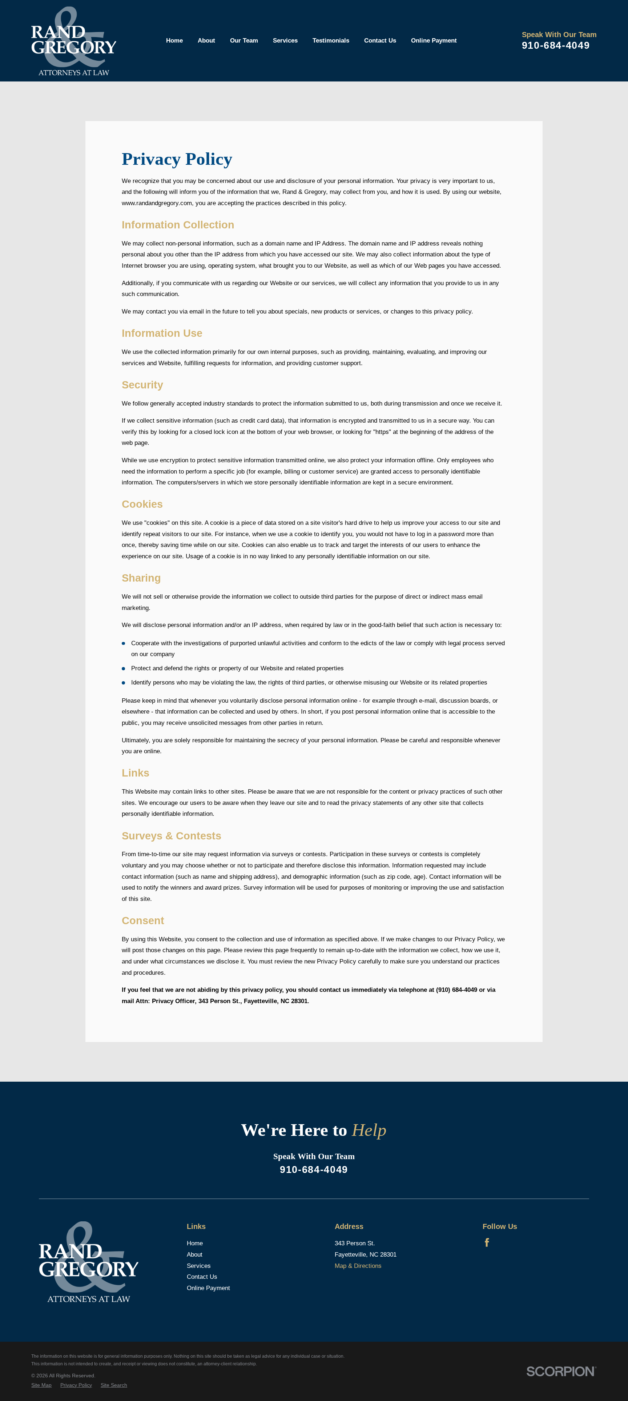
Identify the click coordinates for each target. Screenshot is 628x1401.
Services (199, 1265)
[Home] (73, 40)
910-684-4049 (556, 45)
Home (195, 1243)
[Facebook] (487, 1242)
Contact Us (202, 1276)
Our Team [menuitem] (244, 40)
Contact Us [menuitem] (380, 40)
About (194, 1254)
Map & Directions (358, 1265)
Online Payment (208, 1288)
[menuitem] (41, 1385)
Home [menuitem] (174, 40)
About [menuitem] (206, 40)
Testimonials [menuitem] (331, 40)
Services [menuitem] (285, 40)
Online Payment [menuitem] (434, 40)
